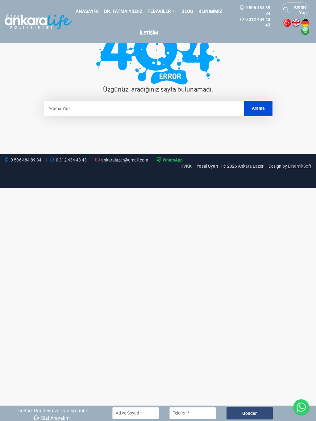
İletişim (149, 33)
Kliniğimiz (210, 11)
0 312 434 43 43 (71, 159)
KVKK (186, 166)
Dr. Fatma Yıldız (123, 11)
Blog (187, 11)
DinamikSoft (299, 166)
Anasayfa (87, 11)
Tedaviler (159, 11)
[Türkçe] (287, 23)
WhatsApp (173, 159)
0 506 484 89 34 (25, 159)
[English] (296, 23)
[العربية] (305, 31)
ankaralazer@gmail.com (124, 159)
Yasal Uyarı (207, 166)
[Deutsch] (305, 23)
